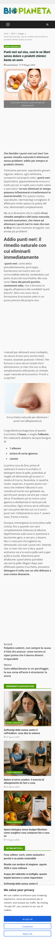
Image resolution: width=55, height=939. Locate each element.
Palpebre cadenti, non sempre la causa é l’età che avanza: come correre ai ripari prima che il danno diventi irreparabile (27, 652)
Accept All (27, 919)
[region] (27, 912)
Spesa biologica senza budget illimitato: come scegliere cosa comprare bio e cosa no (27, 808)
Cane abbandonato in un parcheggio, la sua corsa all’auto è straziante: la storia (26, 670)
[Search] (47, 25)
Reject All (27, 933)
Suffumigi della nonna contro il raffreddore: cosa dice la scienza (27, 708)
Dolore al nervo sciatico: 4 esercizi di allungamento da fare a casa (27, 758)
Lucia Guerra (12, 65)
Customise (27, 926)
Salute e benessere (12, 46)
